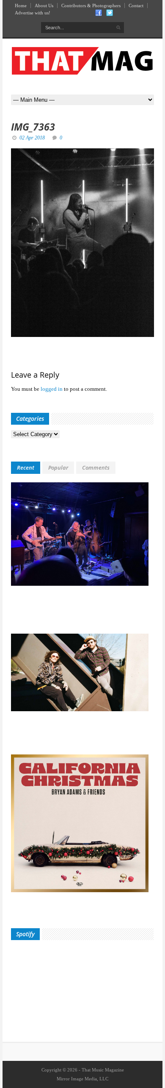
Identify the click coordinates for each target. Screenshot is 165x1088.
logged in (52, 389)
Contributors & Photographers (91, 5)
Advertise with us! (32, 12)
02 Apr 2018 (32, 138)
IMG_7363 (33, 127)
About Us (44, 5)
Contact (136, 5)
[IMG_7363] (82, 242)
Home (21, 5)
